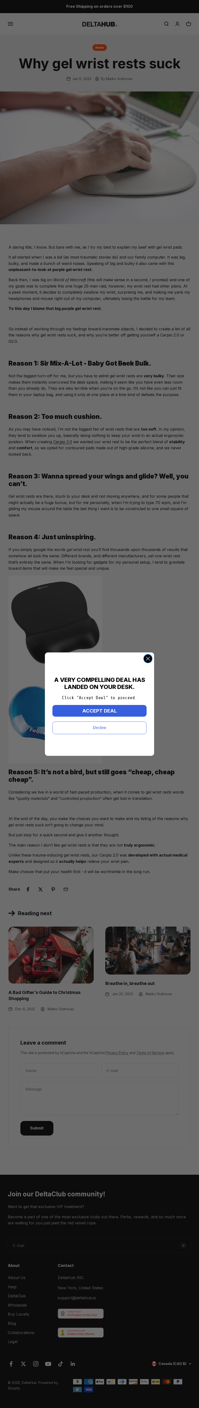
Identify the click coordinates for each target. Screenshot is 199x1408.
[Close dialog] (148, 658)
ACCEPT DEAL (99, 711)
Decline (99, 728)
